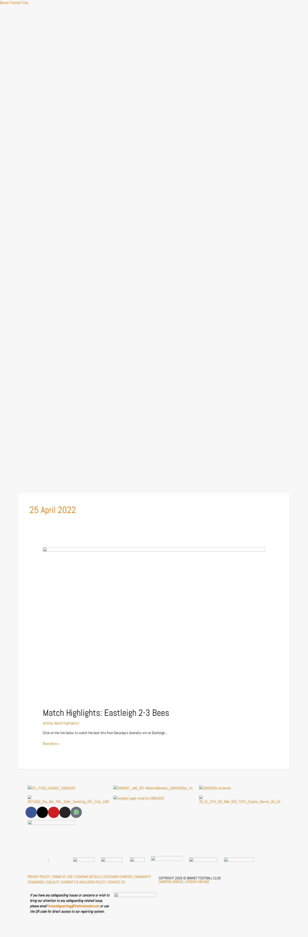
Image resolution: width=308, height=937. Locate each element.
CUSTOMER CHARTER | (118, 876)
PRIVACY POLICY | (39, 876)
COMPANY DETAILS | (88, 876)
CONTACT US (116, 882)
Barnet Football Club (14, 2)
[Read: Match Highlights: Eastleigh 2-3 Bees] (154, 624)
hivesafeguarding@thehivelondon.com (73, 906)
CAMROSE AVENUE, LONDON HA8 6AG (184, 881)
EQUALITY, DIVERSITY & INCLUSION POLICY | (77, 882)
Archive (48, 723)
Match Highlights (65, 723)
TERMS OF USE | (63, 876)
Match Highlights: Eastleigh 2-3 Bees (106, 713)
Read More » (51, 743)
